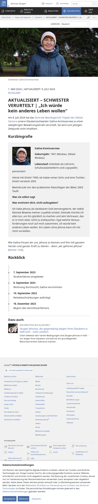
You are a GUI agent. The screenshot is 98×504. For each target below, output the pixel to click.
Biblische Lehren (10, 376)
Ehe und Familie (10, 400)
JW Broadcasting (42, 419)
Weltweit (69, 422)
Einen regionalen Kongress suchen (57, 446)
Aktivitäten (70, 415)
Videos (37, 423)
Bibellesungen (40, 435)
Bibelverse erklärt (10, 385)
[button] (30, 11)
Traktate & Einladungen (44, 393)
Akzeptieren (9, 498)
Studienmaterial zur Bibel (13, 393)
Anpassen (36, 498)
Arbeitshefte (40, 404)
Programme (40, 408)
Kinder (6, 408)
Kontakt (69, 396)
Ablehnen (23, 498)
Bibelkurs (7, 389)
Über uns (70, 383)
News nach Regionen (23, 17)
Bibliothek (39, 376)
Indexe (38, 412)
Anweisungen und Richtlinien (46, 416)
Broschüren (39, 389)
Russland (38, 17)
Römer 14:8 (15, 250)
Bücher (38, 385)
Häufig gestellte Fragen (75, 388)
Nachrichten (6, 17)
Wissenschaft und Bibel (13, 416)
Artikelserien (40, 396)
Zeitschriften (40, 400)
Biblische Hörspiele (42, 431)
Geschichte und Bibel (12, 419)
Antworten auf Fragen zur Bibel (16, 381)
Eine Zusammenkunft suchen (37, 446)
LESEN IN (55, 24)
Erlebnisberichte (72, 419)
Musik (37, 427)
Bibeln (37, 381)
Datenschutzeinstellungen (15, 491)
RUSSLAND (14, 93)
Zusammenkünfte (73, 403)
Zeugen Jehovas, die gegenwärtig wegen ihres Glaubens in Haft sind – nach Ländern (54, 330)
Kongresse (70, 411)
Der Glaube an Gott (11, 412)
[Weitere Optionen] (94, 17)
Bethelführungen (72, 400)
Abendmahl (70, 407)
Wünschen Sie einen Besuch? (77, 392)
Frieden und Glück (11, 396)
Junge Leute (8, 404)
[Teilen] (88, 17)
